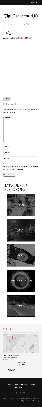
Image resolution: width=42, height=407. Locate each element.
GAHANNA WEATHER (21, 368)
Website (6, 158)
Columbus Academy (10, 24)
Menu (33, 2)
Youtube (28, 393)
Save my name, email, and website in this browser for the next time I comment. (20, 168)
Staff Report (24, 38)
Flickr (24, 393)
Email (6, 152)
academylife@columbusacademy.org (27, 401)
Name (6, 146)
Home (10, 384)
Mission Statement (21, 384)
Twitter (21, 393)
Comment (7, 117)
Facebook (17, 393)
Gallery (22, 387)
